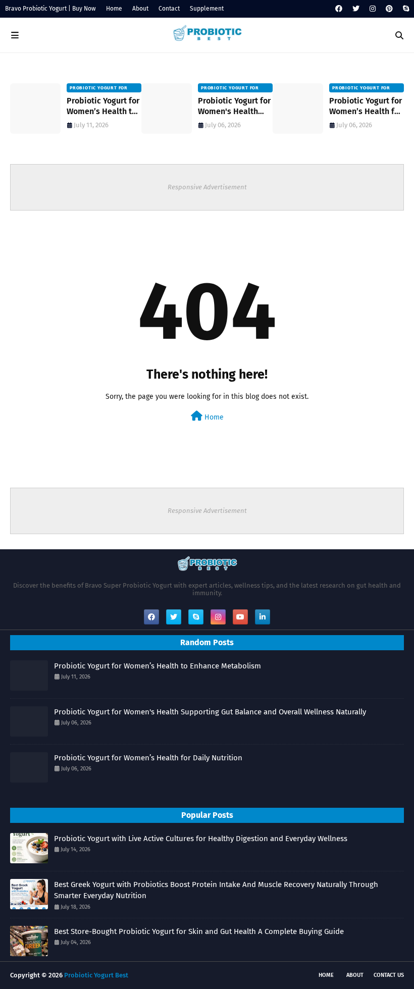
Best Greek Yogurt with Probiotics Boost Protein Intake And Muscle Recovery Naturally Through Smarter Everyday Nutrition (216, 890)
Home (114, 8)
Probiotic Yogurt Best (96, 975)
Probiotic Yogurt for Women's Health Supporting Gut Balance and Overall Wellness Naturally (235, 106)
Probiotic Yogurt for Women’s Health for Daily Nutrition (365, 106)
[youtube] (240, 616)
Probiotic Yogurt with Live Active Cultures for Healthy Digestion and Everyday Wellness (200, 838)
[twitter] (356, 9)
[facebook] (339, 9)
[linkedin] (262, 616)
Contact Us (389, 975)
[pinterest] (389, 9)
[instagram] (372, 9)
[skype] (404, 9)
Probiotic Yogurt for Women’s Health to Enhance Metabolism (103, 106)
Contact (169, 8)
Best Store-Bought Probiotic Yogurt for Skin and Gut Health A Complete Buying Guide (199, 931)
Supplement (207, 8)
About (140, 8)
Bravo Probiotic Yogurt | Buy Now (50, 8)
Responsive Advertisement (207, 187)
